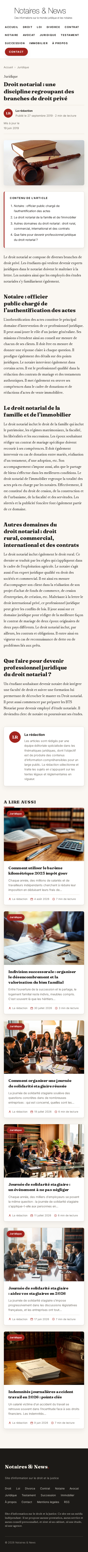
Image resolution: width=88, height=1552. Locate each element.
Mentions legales (48, 1502)
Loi (39, 27)
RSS (67, 1502)
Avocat (29, 35)
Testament (70, 35)
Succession (15, 43)
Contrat (72, 27)
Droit (28, 27)
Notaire (11, 35)
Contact (16, 51)
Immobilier (38, 43)
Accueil (11, 27)
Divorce (53, 27)
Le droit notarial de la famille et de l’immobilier (45, 217)
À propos (60, 43)
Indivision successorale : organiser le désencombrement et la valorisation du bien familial (42, 977)
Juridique (48, 35)
